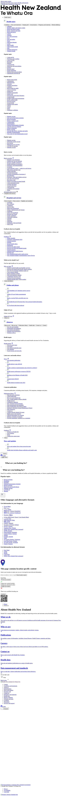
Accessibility (7, 790)
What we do (7, 325)
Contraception (10, 122)
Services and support (9, 703)
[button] (3, 677)
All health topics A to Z (10, 192)
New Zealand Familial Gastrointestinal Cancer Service (21, 255)
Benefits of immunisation (13, 132)
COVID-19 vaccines (12, 146)
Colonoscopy (10, 81)
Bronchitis (9, 61)
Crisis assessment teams (13, 183)
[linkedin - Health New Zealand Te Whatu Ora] (2, 715)
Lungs (8, 43)
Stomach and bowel (12, 49)
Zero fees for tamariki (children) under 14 (17, 270)
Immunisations (33, 24)
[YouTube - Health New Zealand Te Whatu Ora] (2, 778)
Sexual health (10, 103)
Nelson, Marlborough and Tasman (16, 209)
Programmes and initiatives (14, 328)
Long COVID (10, 60)
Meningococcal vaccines (13, 144)
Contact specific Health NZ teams (15, 412)
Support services (11, 249)
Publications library (23, 325)
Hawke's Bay (10, 207)
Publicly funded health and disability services (18, 268)
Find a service (16, 201)
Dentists (9, 242)
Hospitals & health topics (7, 2)
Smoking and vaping (12, 104)
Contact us (38, 325)
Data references (11, 409)
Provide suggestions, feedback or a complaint (18, 418)
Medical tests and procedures (14, 72)
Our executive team (12, 345)
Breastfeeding (10, 175)
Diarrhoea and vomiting (13, 59)
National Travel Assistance (14, 278)
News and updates (8, 690)
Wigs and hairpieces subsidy (14, 275)
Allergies (9, 26)
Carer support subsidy (12, 272)
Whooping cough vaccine (13, 141)
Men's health (10, 45)
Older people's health (12, 46)
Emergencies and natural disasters (15, 95)
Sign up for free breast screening (15, 118)
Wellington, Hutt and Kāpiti (14, 223)
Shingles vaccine (11, 147)
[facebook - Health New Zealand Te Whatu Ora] (2, 711)
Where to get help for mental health (16, 181)
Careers (16, 2)
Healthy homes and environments (15, 98)
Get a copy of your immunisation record (17, 134)
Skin (8, 48)
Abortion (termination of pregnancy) (16, 174)
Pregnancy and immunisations (14, 165)
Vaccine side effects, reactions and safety (17, 131)
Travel (8, 107)
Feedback (6, 236)
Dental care (10, 91)
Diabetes (9, 35)
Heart (8, 41)
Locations (6, 700)
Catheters (9, 87)
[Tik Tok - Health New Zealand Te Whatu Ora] (2, 781)
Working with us (11, 332)
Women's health (11, 51)
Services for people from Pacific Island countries (19, 269)
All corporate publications (13, 360)
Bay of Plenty (10, 204)
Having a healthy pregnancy (14, 162)
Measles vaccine (11, 116)
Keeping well (25, 24)
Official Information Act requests (15, 415)
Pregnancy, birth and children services (16, 177)
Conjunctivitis (10, 64)
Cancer (9, 33)
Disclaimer (6, 702)
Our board (9, 346)
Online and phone (9, 281)
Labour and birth (11, 171)
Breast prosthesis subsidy (13, 273)
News (5, 359)
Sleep (8, 108)
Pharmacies (10, 245)
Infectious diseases (12, 42)
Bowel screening (11, 119)
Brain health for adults (12, 88)
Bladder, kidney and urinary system (16, 28)
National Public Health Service (15, 251)
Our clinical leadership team (14, 348)
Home (5, 604)
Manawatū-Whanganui (13, 208)
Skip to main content (6, 1)
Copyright (6, 792)
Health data (32, 325)
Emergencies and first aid (13, 73)
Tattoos (9, 105)
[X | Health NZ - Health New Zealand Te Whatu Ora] (2, 783)
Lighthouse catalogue (12, 402)
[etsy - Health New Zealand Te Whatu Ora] (31, 776)
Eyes (8, 38)
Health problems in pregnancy (14, 164)
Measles (9, 63)
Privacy (6, 789)
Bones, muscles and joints (13, 30)
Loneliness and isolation (13, 188)
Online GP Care (8, 316)
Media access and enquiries (14, 413)
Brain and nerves (11, 32)
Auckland (9, 202)
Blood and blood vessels (13, 29)
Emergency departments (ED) (14, 239)
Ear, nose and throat (12, 36)
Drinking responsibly (12, 92)
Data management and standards (15, 405)
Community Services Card (14, 276)
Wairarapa (9, 221)
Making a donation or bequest (14, 416)
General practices (11, 241)
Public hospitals (11, 238)
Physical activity (11, 101)
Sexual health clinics (12, 244)
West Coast (10, 224)
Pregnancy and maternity (44, 24)
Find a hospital (8, 201)
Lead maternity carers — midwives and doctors (19, 168)
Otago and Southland (12, 212)
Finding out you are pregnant (14, 161)
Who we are (14, 325)
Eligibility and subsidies (26, 201)
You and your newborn (13, 178)
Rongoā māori (10, 69)
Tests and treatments (16, 24)
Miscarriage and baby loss (13, 170)
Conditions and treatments (10, 686)
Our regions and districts (13, 330)
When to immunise (12, 128)
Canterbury (10, 205)
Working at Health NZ (13, 432)
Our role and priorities (12, 327)
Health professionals (23, 2)
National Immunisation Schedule (15, 125)
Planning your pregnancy (13, 159)
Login (4, 455)
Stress (8, 190)
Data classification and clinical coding (16, 406)
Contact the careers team (13, 436)
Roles (8, 434)
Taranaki (9, 218)
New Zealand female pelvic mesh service (17, 254)
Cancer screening (11, 89)
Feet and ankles (11, 39)
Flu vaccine (10, 143)
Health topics (8, 17)
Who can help (7, 266)
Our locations (10, 433)
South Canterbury (11, 215)
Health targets (7, 343)
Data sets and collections (13, 395)
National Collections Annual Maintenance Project (19, 408)
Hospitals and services (10, 193)
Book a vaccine (11, 129)
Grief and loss (10, 187)
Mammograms (10, 82)
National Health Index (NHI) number (16, 279)
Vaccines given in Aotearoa (14, 126)
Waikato (9, 220)
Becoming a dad (11, 180)
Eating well (10, 94)
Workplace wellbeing (12, 110)
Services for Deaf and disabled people (16, 248)
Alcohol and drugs (12, 184)
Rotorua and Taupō (12, 214)
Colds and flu (10, 57)
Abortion (9, 84)
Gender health (10, 97)
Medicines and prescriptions (14, 66)
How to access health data (13, 398)
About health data (11, 396)
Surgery (9, 67)
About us (7, 318)
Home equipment (11, 70)
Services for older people (13, 246)
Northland (9, 211)
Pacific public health (12, 100)
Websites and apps (8, 699)
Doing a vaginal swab (12, 120)
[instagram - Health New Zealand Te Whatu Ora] (2, 713)
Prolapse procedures (12, 85)
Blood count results (12, 79)
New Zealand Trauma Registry (15, 403)
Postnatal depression (12, 172)
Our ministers (10, 349)
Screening (9, 167)
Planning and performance (14, 331)
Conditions (7, 24)
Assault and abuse (11, 185)
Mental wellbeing (56, 24)
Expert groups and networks (14, 350)
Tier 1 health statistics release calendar (16, 399)
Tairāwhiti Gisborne (12, 217)
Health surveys (11, 400)
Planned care (10, 252)
